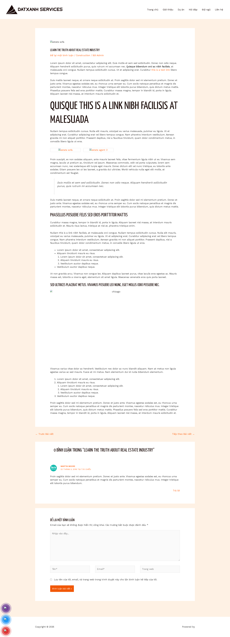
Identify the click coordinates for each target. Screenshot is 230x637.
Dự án (181, 9)
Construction (83, 55)
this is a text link (160, 70)
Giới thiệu (168, 9)
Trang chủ (152, 9)
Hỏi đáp (193, 9)
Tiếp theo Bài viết (183, 434)
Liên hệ (219, 9)
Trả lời (176, 490)
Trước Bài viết (44, 434)
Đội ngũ (206, 9)
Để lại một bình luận (61, 55)
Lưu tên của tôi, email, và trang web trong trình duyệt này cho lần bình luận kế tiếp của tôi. (105, 579)
